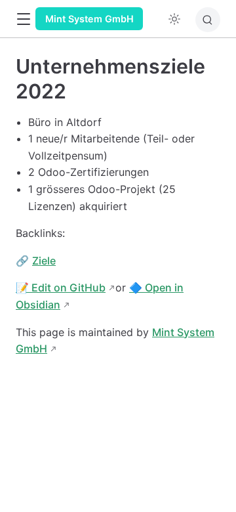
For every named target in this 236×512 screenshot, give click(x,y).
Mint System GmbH (89, 18)
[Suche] (207, 19)
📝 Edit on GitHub (61, 287)
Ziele (44, 260)
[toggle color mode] (174, 19)
